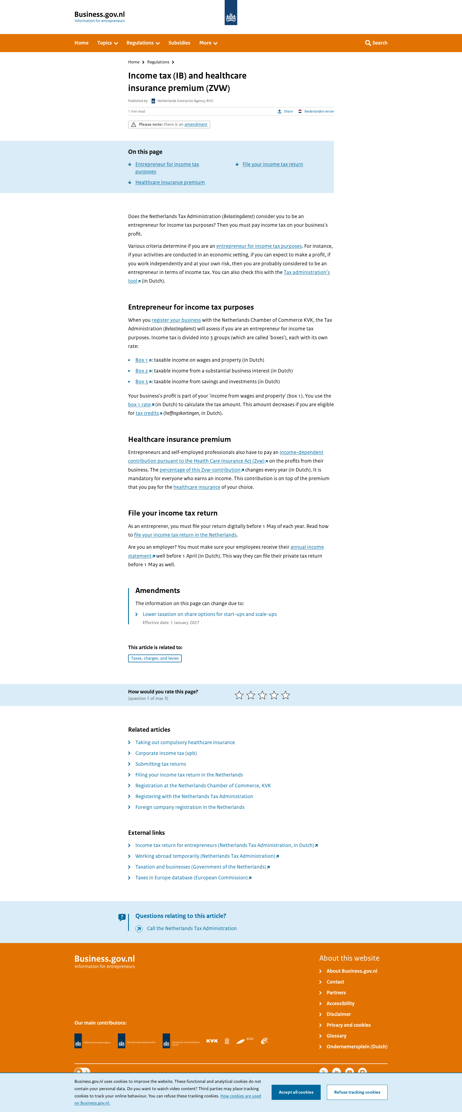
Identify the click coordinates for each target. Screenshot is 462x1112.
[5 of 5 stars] (287, 695)
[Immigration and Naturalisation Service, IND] (181, 1041)
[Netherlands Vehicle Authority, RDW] (245, 1041)
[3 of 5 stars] (263, 695)
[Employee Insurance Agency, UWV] (264, 1041)
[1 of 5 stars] (240, 695)
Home (133, 62)
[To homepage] (231, 12)
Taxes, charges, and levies (155, 658)
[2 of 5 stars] (252, 695)
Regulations (158, 62)
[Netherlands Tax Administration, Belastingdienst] (137, 1041)
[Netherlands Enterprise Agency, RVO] (92, 1041)
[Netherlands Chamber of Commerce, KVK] (212, 1041)
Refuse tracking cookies (357, 1092)
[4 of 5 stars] (275, 695)
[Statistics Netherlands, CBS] (227, 1041)
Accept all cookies (296, 1092)
